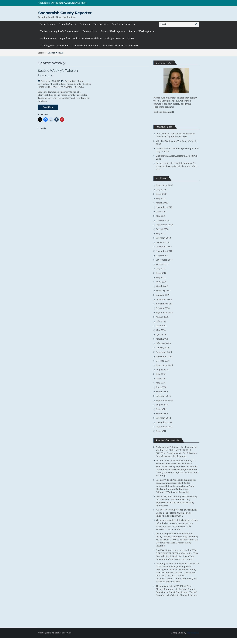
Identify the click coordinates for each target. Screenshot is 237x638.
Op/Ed (63, 38)
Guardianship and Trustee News (120, 45)
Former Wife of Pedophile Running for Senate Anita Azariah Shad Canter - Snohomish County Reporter (176, 463)
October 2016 (163, 308)
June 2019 (161, 211)
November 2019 (164, 207)
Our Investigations (122, 24)
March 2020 (162, 203)
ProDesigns (193, 633)
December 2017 (164, 246)
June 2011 (161, 431)
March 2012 (162, 413)
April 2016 (161, 334)
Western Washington (140, 31)
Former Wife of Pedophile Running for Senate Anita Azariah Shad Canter (90, 3)
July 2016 (161, 321)
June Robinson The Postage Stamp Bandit (177, 148)
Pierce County (74, 84)
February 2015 (163, 396)
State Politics (46, 87)
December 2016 (164, 299)
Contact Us (88, 31)
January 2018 (163, 242)
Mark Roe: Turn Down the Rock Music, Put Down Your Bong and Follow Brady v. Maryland (177, 556)
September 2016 (164, 312)
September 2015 (164, 365)
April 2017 (161, 282)
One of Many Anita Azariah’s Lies (173, 156)
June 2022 (161, 194)
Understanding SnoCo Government (59, 31)
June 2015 (161, 378)
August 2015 (162, 369)
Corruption (100, 24)
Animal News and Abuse (86, 45)
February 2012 (163, 418)
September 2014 (164, 400)
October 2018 (163, 220)
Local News (46, 24)
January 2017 (163, 295)
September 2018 (164, 225)
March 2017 (162, 286)
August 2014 (162, 405)
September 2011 (164, 426)
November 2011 (164, 422)
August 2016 (162, 317)
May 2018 (161, 233)
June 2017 (161, 273)
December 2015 (164, 352)
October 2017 (163, 255)
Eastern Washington (112, 31)
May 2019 (161, 216)
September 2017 (164, 260)
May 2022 (161, 198)
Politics (84, 24)
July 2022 (161, 189)
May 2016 (161, 330)
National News (48, 38)
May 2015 (161, 383)
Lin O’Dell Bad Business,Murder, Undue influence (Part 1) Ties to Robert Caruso (176, 578)
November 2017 (164, 251)
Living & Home (113, 38)
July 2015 (161, 374)
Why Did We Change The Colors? (173, 141)
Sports (130, 38)
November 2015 (164, 356)
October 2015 (163, 361)
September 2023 (164, 185)
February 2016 (163, 343)
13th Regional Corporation (54, 45)
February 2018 (163, 238)
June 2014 (161, 409)
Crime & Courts (67, 24)
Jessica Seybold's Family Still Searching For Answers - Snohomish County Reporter (176, 499)
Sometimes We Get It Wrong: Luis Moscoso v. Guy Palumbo (177, 543)
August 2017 (162, 264)
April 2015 (161, 387)
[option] (93, 2)
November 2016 (164, 304)
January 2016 (163, 347)
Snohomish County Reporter (64, 12)
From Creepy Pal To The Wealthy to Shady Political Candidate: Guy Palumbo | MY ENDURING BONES (177, 536)
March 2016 (162, 339)
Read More (48, 107)
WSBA (81, 87)
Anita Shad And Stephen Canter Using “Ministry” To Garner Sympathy (175, 489)
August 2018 (162, 229)
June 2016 (161, 325)
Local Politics (58, 84)
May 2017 (161, 277)
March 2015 (162, 391)
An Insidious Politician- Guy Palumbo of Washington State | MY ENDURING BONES (176, 450)
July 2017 (161, 268)
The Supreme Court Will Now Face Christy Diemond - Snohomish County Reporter (175, 589)
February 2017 (163, 290)
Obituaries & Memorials (86, 38)
